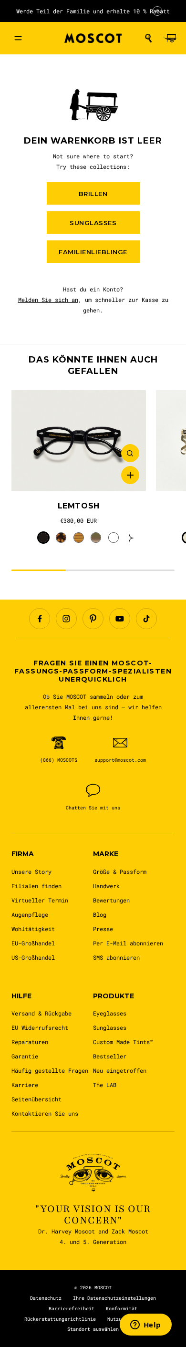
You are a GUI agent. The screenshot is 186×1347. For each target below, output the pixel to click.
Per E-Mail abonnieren (128, 943)
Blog (99, 914)
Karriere (24, 1084)
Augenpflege (29, 914)
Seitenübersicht (36, 1099)
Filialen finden (36, 886)
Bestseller (109, 1056)
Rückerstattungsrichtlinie (60, 1319)
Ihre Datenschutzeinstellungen (114, 1298)
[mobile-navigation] (18, 38)
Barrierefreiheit (71, 1309)
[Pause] (157, 11)
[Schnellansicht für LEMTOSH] (130, 453)
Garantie (24, 1056)
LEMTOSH (79, 505)
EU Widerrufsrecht (39, 1027)
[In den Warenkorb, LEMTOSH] (130, 475)
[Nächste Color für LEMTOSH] (131, 537)
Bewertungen (111, 900)
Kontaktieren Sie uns (44, 1113)
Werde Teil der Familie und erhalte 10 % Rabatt (93, 11)
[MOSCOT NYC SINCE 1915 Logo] (93, 38)
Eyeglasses (109, 1013)
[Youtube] (119, 618)
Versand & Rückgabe (41, 1013)
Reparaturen (29, 1042)
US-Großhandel (33, 957)
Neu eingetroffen (119, 1070)
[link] (78, 440)
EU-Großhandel (33, 943)
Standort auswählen (93, 1329)
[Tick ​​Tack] (146, 618)
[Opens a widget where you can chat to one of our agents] (145, 1325)
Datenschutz (46, 1298)
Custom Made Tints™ (123, 1042)
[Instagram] (66, 618)
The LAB (104, 1084)
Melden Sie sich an (48, 299)
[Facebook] (39, 618)
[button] (148, 38)
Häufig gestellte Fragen (49, 1070)
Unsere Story (31, 871)
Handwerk (106, 886)
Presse (103, 929)
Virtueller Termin (39, 900)
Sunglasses (109, 1027)
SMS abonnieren (116, 957)
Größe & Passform (119, 871)
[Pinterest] (93, 618)
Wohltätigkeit (33, 929)
